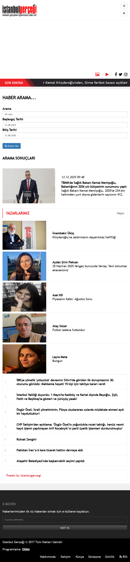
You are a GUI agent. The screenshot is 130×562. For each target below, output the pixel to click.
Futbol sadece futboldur (68, 330)
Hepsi (120, 213)
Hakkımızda (48, 557)
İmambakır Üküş (63, 233)
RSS (124, 557)
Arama (7, 109)
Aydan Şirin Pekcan (65, 262)
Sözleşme (94, 557)
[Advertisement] (65, 46)
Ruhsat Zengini (26, 439)
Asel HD (57, 295)
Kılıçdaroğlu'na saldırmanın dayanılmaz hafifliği (84, 237)
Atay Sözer (59, 326)
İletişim (66, 557)
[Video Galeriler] (108, 74)
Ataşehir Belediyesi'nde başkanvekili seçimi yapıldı (50, 461)
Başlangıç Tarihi (13, 119)
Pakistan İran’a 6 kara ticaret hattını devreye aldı (50, 450)
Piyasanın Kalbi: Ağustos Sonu (72, 299)
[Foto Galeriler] (97, 74)
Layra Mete (59, 357)
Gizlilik (109, 557)
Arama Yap (12, 145)
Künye (80, 557)
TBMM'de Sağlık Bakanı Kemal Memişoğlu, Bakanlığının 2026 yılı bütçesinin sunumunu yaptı (94, 184)
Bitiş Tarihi (10, 130)
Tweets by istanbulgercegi (23, 475)
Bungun (57, 361)
